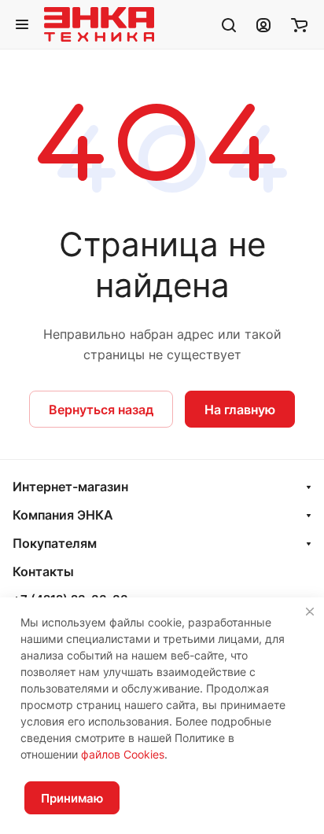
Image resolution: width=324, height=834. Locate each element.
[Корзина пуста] (299, 24)
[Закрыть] (310, 611)
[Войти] (263, 24)
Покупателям (55, 543)
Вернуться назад (101, 409)
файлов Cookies (122, 754)
